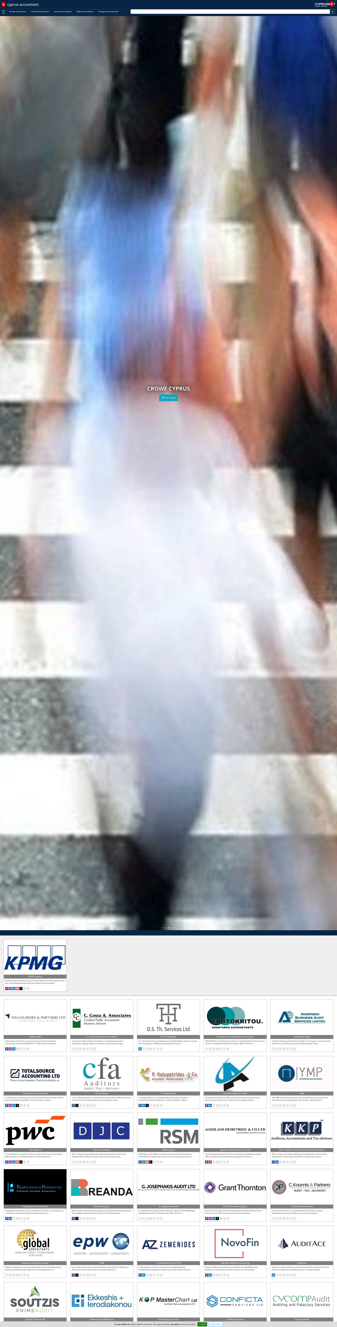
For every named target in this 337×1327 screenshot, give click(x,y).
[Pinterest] (24, 988)
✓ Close (202, 1324)
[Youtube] (17, 988)
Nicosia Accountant (17, 11)
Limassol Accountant (40, 11)
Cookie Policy (215, 1324)
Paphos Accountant (84, 11)
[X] (21, 988)
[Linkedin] (13, 988)
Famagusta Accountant (108, 11)
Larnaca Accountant (62, 11)
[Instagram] (10, 988)
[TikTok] (28, 988)
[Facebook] (6, 988)
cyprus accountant (23, 4)
